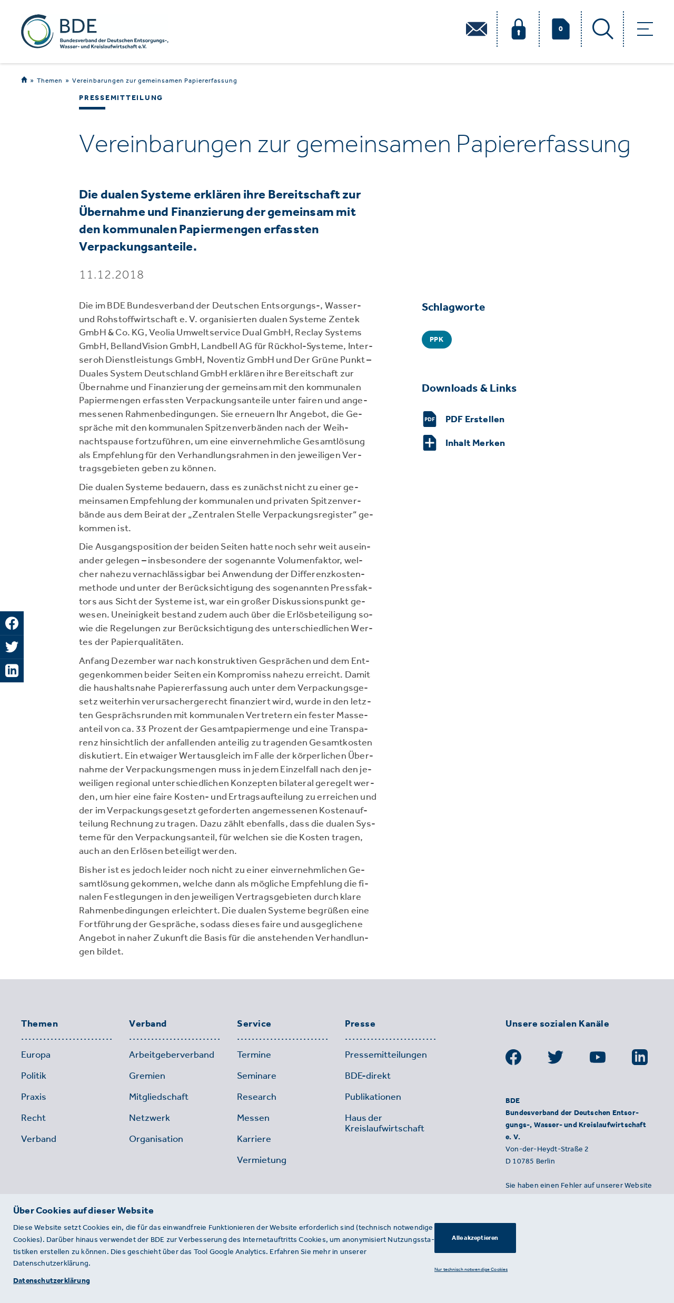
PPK (437, 339)
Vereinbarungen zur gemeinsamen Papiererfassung (154, 80)
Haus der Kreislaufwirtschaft (384, 1123)
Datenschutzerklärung (51, 1280)
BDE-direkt (368, 1075)
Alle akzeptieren (475, 1237)
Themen (50, 80)
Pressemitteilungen (386, 1054)
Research (256, 1096)
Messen (253, 1117)
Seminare (256, 1075)
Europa (36, 1054)
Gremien (147, 1075)
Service (254, 1024)
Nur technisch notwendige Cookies (471, 1269)
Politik (33, 1075)
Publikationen (373, 1096)
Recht (33, 1117)
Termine (254, 1054)
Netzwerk (149, 1117)
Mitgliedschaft (159, 1096)
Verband (148, 1024)
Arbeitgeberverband (171, 1054)
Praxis (33, 1096)
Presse (360, 1024)
